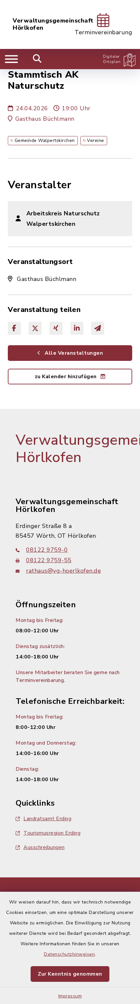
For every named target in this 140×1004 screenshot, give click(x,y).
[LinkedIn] (76, 328)
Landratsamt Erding (47, 818)
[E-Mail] (97, 328)
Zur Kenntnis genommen (70, 974)
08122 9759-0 (47, 550)
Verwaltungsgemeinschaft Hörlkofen (53, 24)
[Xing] (56, 328)
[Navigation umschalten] (11, 59)
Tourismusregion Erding (51, 833)
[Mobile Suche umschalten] (37, 59)
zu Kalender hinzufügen (66, 376)
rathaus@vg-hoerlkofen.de (63, 571)
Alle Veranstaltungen (73, 353)
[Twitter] (35, 328)
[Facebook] (14, 328)
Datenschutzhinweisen (69, 954)
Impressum (70, 996)
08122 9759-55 (49, 560)
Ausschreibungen (44, 847)
